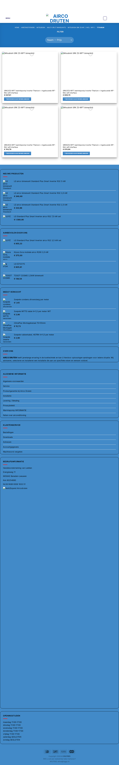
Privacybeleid (9, 405)
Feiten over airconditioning (14, 415)
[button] (6, 18)
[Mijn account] (110, 18)
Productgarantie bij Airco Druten (17, 391)
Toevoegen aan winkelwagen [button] (17, 99)
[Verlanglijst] (105, 18)
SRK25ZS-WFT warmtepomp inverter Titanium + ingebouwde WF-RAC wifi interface (88, 92)
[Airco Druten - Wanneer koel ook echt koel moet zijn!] (59, 18)
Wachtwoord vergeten (12, 452)
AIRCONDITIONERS (28, 27)
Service (6, 386)
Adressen (7, 442)
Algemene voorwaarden (13, 381)
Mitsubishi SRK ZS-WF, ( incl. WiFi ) (81, 27)
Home (17, 27)
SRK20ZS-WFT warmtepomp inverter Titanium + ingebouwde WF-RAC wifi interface (29, 92)
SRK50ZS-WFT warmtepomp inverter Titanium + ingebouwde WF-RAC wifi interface (88, 146)
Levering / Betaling (11, 401)
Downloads (8, 437)
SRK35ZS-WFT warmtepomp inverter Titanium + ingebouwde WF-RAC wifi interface (29, 146)
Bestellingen (8, 432)
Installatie (7, 396)
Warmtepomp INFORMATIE (14, 410)
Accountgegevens (11, 447)
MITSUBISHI (41, 27)
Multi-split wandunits (56, 27)
